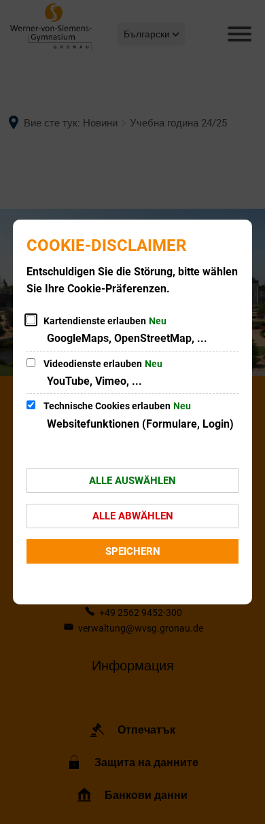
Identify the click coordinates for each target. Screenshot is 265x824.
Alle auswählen (132, 481)
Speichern (132, 551)
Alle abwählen (132, 516)
